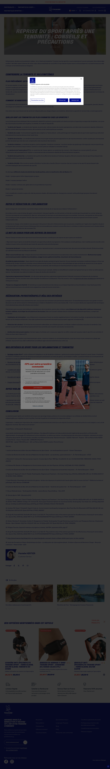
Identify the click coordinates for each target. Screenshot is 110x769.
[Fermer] (81, 79)
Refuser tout (62, 100)
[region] (56, 91)
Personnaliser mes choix (37, 100)
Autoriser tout (75, 100)
